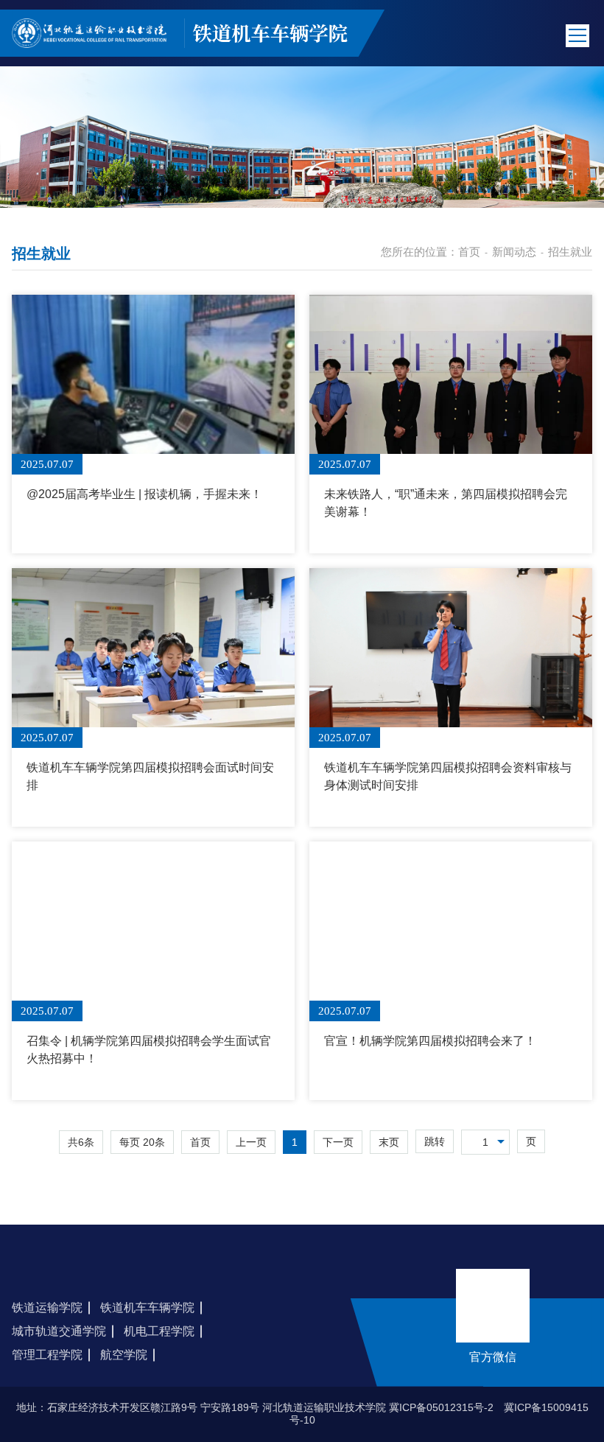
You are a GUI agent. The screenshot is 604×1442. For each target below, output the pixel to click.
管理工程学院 (47, 1354)
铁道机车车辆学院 (147, 1307)
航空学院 (123, 1354)
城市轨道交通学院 (59, 1331)
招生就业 (570, 251)
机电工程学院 (159, 1331)
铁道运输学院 (47, 1307)
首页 (469, 251)
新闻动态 (514, 251)
